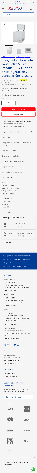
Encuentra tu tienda (11, 374)
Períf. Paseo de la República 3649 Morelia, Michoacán (17, 289)
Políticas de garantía (23, 57)
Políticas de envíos (8, 57)
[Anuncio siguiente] (33, 2)
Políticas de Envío (10, 363)
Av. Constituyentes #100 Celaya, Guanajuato (13, 304)
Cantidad (4, 99)
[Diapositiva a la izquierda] (2, 50)
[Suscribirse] (31, 397)
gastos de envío (8, 84)
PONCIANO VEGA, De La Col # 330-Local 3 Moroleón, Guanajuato (19, 335)
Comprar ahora (18, 114)
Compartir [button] (7, 243)
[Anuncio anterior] (3, 2)
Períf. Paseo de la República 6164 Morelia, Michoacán (17, 319)
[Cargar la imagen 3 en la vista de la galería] (28, 50)
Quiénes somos (9, 355)
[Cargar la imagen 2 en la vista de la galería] (18, 50)
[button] (32, 9)
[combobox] (18, 14)
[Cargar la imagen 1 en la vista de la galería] (9, 50)
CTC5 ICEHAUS (20, 224)
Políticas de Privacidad (12, 358)
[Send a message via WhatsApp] (33, 469)
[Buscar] (32, 14)
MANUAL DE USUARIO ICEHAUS (20, 233)
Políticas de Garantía (11, 360)
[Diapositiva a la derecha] (35, 50)
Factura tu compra (10, 376)
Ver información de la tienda (13, 126)
